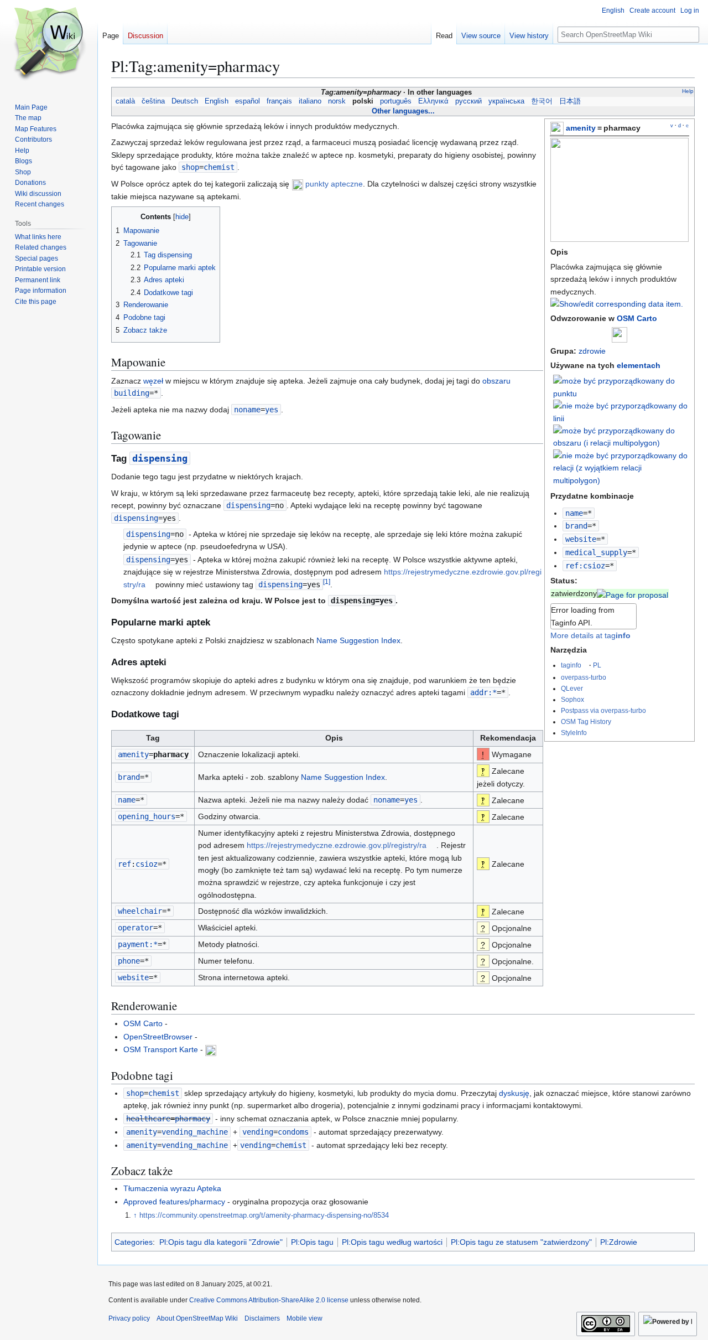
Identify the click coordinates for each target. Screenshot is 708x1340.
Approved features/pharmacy (174, 1201)
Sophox (572, 699)
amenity (581, 127)
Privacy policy (129, 1318)
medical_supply (596, 552)
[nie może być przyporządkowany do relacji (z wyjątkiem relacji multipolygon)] (621, 467)
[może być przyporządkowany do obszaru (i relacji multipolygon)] (621, 436)
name (574, 513)
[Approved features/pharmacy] (632, 593)
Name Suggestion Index (358, 640)
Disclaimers (262, 1318)
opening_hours (146, 816)
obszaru (496, 380)
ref (124, 864)
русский (468, 101)
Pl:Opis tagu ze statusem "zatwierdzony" (521, 1242)
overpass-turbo (583, 677)
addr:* (483, 692)
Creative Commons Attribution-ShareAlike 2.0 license (268, 1300)
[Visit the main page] (48, 44)
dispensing (160, 458)
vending (257, 1131)
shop (190, 167)
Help (688, 91)
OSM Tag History (586, 721)
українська (506, 101)
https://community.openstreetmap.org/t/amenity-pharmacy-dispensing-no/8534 (264, 1215)
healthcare (148, 1118)
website (580, 539)
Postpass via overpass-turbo (603, 710)
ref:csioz (585, 565)
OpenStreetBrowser (157, 1036)
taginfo (571, 665)
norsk (337, 101)
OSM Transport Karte (160, 1049)
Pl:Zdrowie (618, 1242)
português (396, 101)
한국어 (542, 101)
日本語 (570, 101)
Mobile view (304, 1318)
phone (129, 960)
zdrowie (592, 350)
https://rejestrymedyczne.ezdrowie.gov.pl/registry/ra (336, 845)
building (131, 393)
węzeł (153, 380)
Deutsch (184, 101)
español (247, 101)
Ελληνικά (433, 101)
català (125, 101)
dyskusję (514, 1093)
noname (247, 409)
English (216, 101)
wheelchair (140, 911)
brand (576, 525)
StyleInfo (574, 732)
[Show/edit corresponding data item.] (616, 303)
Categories (133, 1242)
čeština (153, 101)
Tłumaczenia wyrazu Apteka (172, 1188)
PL (597, 665)
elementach (638, 365)
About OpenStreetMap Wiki (197, 1318)
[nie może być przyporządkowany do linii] (621, 411)
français (279, 101)
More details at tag (590, 635)
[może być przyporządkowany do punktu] (621, 386)
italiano (310, 101)
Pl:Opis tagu (312, 1242)
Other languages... (403, 111)
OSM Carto (637, 318)
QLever (572, 688)
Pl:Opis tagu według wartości (392, 1242)
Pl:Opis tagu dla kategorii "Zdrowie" (221, 1242)
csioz (147, 864)
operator (135, 927)
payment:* (138, 944)
